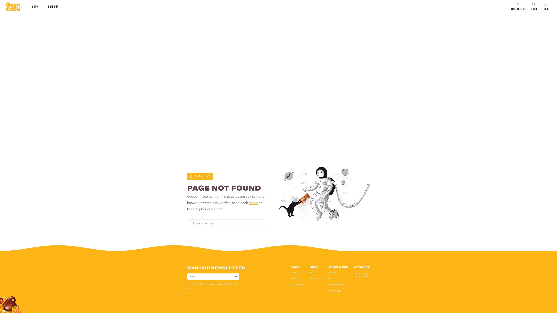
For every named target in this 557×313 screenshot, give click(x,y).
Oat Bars (295, 273)
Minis (294, 279)
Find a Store (297, 285)
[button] (36, 7)
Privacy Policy (335, 285)
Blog (330, 279)
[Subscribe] (236, 276)
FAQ (312, 273)
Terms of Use (334, 291)
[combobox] (226, 223)
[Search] (193, 223)
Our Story (333, 273)
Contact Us (316, 279)
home (253, 203)
